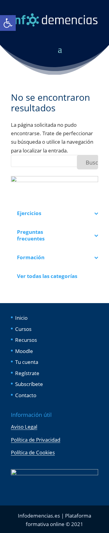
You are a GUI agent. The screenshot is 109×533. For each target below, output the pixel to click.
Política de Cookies (33, 452)
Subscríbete (29, 384)
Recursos (26, 339)
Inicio (21, 317)
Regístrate (27, 373)
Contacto (25, 395)
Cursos (23, 328)
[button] (8, 23)
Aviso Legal (24, 426)
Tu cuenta (26, 361)
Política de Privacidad (35, 439)
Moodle (24, 351)
